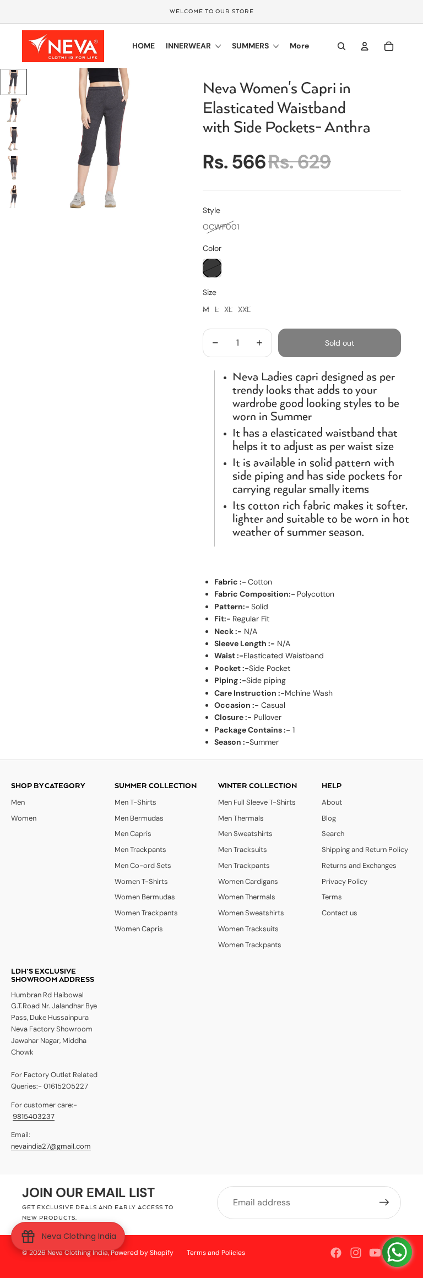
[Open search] (341, 46)
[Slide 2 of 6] (14, 111)
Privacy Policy (344, 881)
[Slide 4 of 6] (14, 168)
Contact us (339, 912)
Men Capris (133, 833)
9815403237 (34, 1116)
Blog (329, 818)
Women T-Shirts (141, 881)
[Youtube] (375, 1252)
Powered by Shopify (142, 1252)
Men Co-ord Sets (143, 865)
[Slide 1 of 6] (14, 82)
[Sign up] (384, 1202)
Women (23, 818)
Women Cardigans (248, 881)
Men (18, 802)
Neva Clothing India (77, 1252)
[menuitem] (299, 46)
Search (333, 833)
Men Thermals (241, 818)
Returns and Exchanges (359, 865)
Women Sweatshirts (251, 912)
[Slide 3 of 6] (14, 139)
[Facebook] (336, 1252)
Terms (332, 897)
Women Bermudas (145, 897)
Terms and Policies (216, 1252)
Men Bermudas (139, 818)
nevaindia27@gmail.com (51, 1146)
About (332, 802)
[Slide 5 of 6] (14, 196)
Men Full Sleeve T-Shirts (257, 802)
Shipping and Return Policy (365, 849)
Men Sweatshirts (245, 833)
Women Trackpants (146, 912)
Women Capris (139, 928)
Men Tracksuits (242, 849)
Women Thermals (246, 897)
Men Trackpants (140, 849)
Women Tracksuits (248, 928)
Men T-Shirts (135, 802)
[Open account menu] (364, 46)
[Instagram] (355, 1252)
